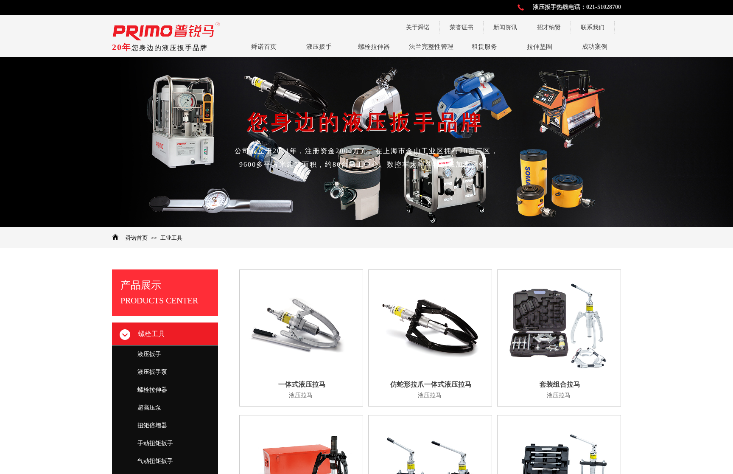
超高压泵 (149, 407)
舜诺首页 (137, 238)
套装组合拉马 (560, 384)
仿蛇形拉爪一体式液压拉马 (431, 384)
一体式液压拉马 (302, 384)
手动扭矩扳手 (155, 443)
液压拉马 (301, 395)
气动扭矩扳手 (155, 461)
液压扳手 (149, 354)
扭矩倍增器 (152, 425)
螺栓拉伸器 (152, 390)
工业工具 (171, 238)
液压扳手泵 (152, 372)
